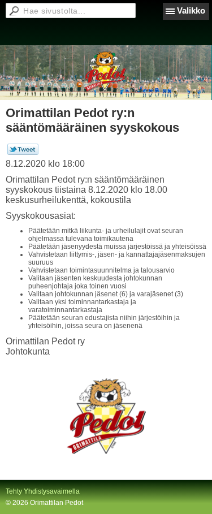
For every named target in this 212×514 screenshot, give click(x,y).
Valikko (191, 10)
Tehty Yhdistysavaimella (43, 491)
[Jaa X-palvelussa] (22, 153)
